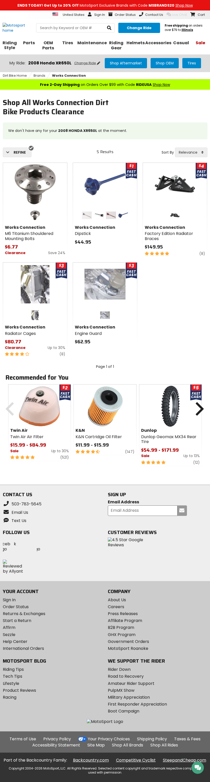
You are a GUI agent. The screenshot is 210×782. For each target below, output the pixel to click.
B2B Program (121, 627)
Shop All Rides (164, 745)
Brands (39, 75)
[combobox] (191, 152)
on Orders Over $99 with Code (105, 84)
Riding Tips (13, 669)
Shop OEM (165, 63)
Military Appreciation (129, 697)
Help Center (15, 641)
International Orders (23, 648)
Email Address (123, 502)
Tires (191, 63)
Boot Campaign (123, 711)
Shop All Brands (127, 745)
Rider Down (119, 669)
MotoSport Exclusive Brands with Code (105, 5)
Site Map (96, 745)
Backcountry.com (91, 760)
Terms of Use (22, 739)
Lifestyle (11, 683)
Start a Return (17, 621)
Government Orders (128, 641)
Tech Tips (12, 676)
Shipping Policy (152, 739)
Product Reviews (19, 690)
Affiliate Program (125, 621)
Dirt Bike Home (15, 75)
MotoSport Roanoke (128, 648)
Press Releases (123, 614)
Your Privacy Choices (109, 738)
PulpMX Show (121, 690)
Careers (116, 607)
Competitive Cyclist (136, 760)
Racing (9, 697)
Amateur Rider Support (131, 683)
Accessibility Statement (56, 745)
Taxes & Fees (187, 739)
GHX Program (121, 635)
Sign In (9, 600)
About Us (117, 600)
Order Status (16, 607)
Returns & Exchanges (24, 614)
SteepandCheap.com (184, 760)
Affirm (9, 627)
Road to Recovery (126, 676)
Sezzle (9, 635)
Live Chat (179, 15)
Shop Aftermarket (126, 63)
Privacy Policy (57, 739)
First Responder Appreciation (137, 704)
